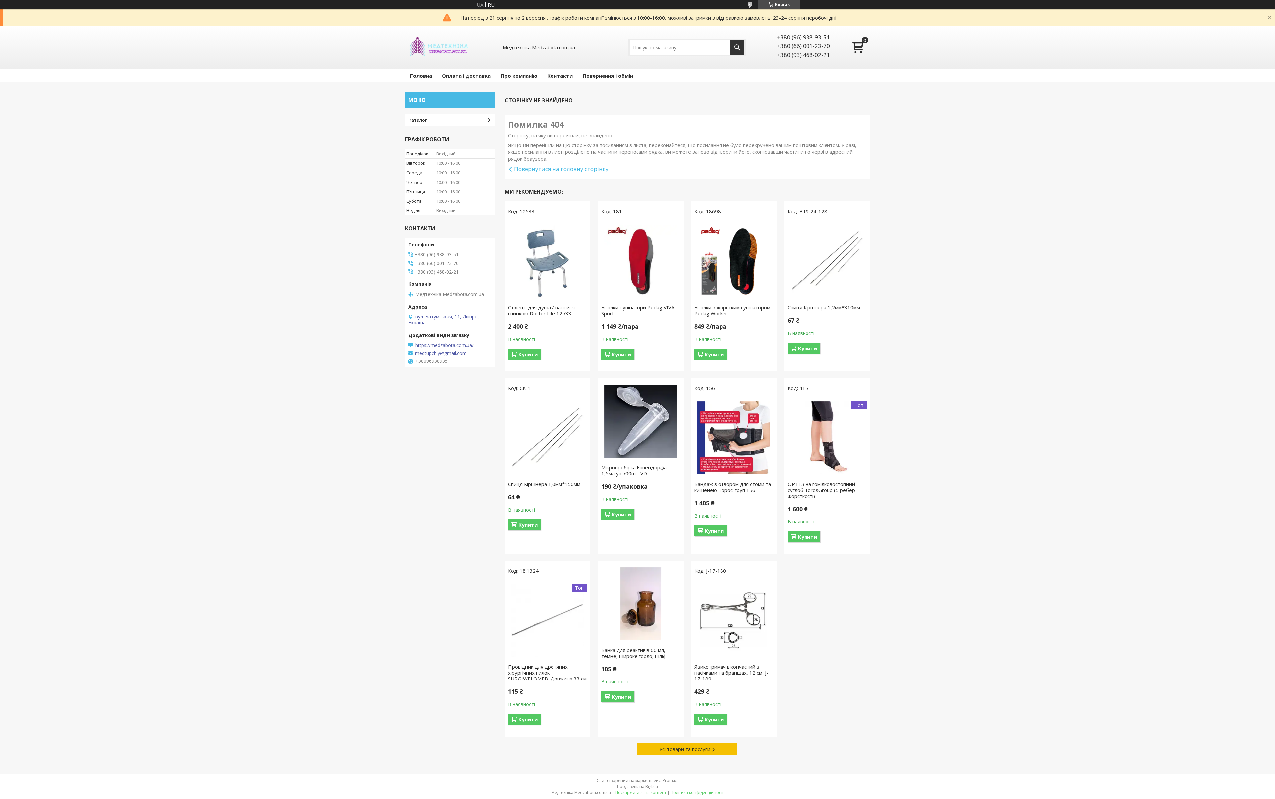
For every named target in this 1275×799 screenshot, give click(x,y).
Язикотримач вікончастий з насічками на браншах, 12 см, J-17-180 (731, 672)
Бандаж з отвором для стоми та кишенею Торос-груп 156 (732, 487)
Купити (528, 354)
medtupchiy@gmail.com (441, 353)
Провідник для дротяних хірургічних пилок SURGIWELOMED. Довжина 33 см (547, 672)
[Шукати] (737, 47)
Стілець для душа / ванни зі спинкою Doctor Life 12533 (541, 310)
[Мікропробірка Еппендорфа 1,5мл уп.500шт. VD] (640, 421)
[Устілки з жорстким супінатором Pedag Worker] (733, 261)
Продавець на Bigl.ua (637, 786)
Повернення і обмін (608, 75)
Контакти (560, 75)
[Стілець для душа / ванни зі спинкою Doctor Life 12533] (547, 261)
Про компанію (519, 75)
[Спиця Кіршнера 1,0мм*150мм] (547, 437)
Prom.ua (671, 780)
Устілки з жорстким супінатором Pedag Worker (732, 310)
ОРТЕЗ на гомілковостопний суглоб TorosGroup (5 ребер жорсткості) (821, 490)
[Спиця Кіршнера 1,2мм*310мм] (827, 261)
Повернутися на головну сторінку (561, 169)
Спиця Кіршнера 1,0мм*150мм (544, 484)
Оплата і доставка (466, 75)
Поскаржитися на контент (640, 792)
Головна (421, 75)
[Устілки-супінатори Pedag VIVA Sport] (640, 261)
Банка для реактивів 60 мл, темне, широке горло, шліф (634, 653)
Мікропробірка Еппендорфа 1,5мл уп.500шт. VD (634, 470)
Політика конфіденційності (697, 792)
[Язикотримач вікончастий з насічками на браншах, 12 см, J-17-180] (733, 620)
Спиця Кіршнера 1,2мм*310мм (824, 307)
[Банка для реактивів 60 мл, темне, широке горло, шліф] (640, 603)
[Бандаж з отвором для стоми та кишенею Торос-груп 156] (733, 437)
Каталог (417, 120)
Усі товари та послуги (684, 749)
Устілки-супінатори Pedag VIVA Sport (637, 310)
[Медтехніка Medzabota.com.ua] (438, 47)
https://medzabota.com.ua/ (444, 345)
